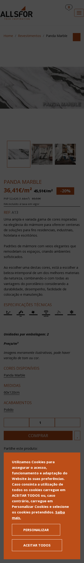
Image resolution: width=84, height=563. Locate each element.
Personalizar (36, 530)
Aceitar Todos (37, 545)
